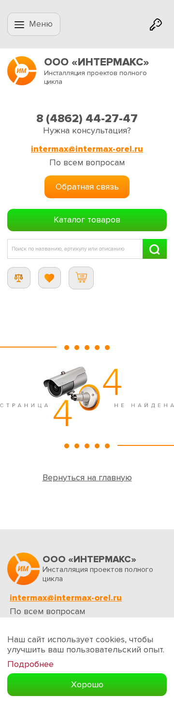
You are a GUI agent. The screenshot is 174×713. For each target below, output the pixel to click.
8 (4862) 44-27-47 (87, 118)
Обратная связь (87, 186)
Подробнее (30, 664)
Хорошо (87, 684)
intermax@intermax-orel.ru (87, 149)
